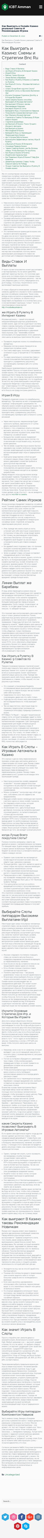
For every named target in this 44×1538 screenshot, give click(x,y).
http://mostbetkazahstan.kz (12, 307)
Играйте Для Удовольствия (16, 155)
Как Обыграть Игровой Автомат (18, 115)
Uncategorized (12, 1474)
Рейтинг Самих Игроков (14, 75)
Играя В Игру (10, 73)
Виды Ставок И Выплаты (14, 69)
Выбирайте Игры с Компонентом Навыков (22, 111)
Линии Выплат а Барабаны (15, 78)
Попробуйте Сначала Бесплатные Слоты (21, 113)
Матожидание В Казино (14, 131)
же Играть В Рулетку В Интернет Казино (21, 71)
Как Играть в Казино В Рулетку (17, 153)
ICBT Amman (19, 7)
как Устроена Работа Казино (16, 137)
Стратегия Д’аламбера (14, 122)
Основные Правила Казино (16, 146)
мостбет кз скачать (19, 494)
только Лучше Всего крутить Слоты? (19, 89)
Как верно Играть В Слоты (15, 108)
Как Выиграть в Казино (14, 128)
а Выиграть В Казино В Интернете (18, 144)
